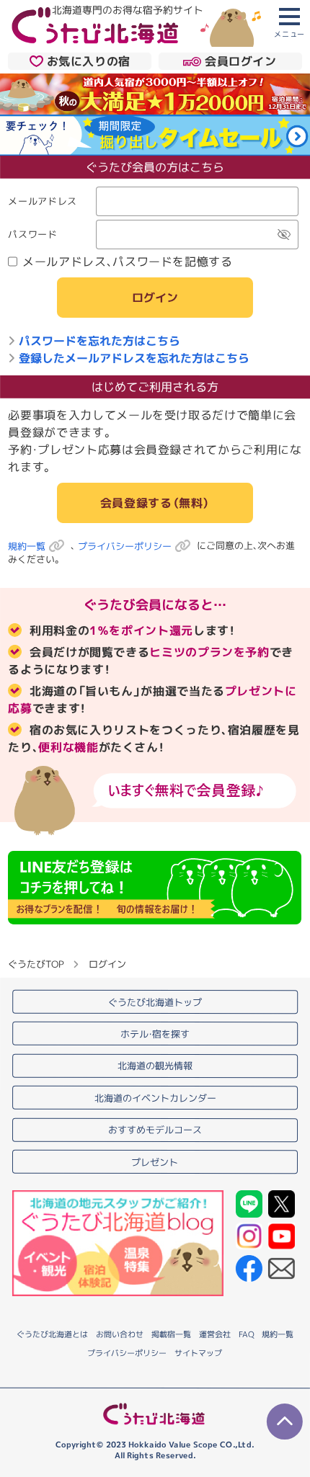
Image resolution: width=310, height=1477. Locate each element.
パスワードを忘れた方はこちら (99, 341)
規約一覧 (26, 546)
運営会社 (215, 1334)
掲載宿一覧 (171, 1334)
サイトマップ (198, 1353)
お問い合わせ (119, 1333)
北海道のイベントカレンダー (155, 1098)
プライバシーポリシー (125, 546)
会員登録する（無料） (155, 503)
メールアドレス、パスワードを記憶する (127, 262)
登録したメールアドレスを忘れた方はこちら (134, 359)
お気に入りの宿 (88, 61)
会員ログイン (241, 61)
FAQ (246, 1334)
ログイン (155, 298)
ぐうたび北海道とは (52, 1333)
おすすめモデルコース (155, 1129)
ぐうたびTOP (35, 964)
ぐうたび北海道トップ (155, 1001)
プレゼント (154, 1162)
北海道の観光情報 (155, 1065)
